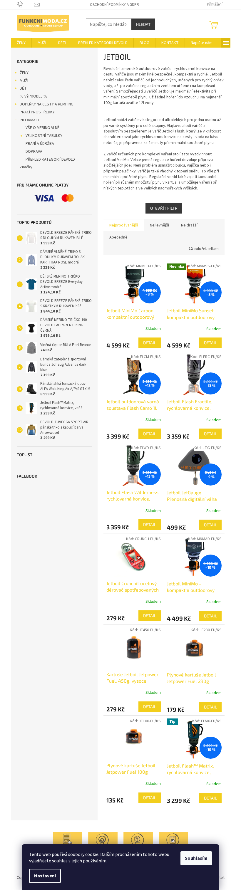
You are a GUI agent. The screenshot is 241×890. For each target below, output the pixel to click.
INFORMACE (30, 120)
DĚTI (24, 88)
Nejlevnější (159, 225)
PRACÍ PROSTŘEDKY (37, 112)
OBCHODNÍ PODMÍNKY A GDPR (114, 4)
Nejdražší (189, 225)
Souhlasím (196, 858)
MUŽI (24, 81)
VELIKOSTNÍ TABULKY (44, 136)
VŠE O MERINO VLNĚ (42, 128)
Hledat (143, 24)
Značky (26, 167)
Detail (149, 342)
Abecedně (118, 237)
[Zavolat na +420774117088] (25, 4)
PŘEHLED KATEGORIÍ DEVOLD (50, 159)
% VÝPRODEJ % (33, 96)
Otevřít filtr (164, 208)
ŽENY (24, 73)
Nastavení (45, 876)
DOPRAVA (34, 152)
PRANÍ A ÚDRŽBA (40, 144)
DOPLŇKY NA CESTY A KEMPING (46, 104)
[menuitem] (21, 43)
